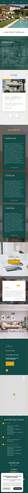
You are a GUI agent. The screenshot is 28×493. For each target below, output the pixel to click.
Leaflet (12, 415)
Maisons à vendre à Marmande (13, 426)
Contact (26, 147)
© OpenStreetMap (22, 415)
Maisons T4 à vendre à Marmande (14, 451)
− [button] (23, 379)
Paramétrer (6, 488)
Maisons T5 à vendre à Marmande (14, 454)
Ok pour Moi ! (17, 488)
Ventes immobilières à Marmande (13, 440)
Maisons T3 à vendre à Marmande (14, 447)
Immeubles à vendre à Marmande (14, 429)
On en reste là (17, 474)
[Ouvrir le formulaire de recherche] (4, 2)
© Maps (16, 415)
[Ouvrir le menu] (21, 2)
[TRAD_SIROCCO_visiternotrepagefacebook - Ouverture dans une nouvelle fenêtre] (7, 370)
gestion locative (22, 54)
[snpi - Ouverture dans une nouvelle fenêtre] (23, 479)
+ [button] (23, 377)
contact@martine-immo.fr (12, 355)
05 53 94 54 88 (10, 350)
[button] (17, 116)
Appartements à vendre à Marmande (15, 433)
